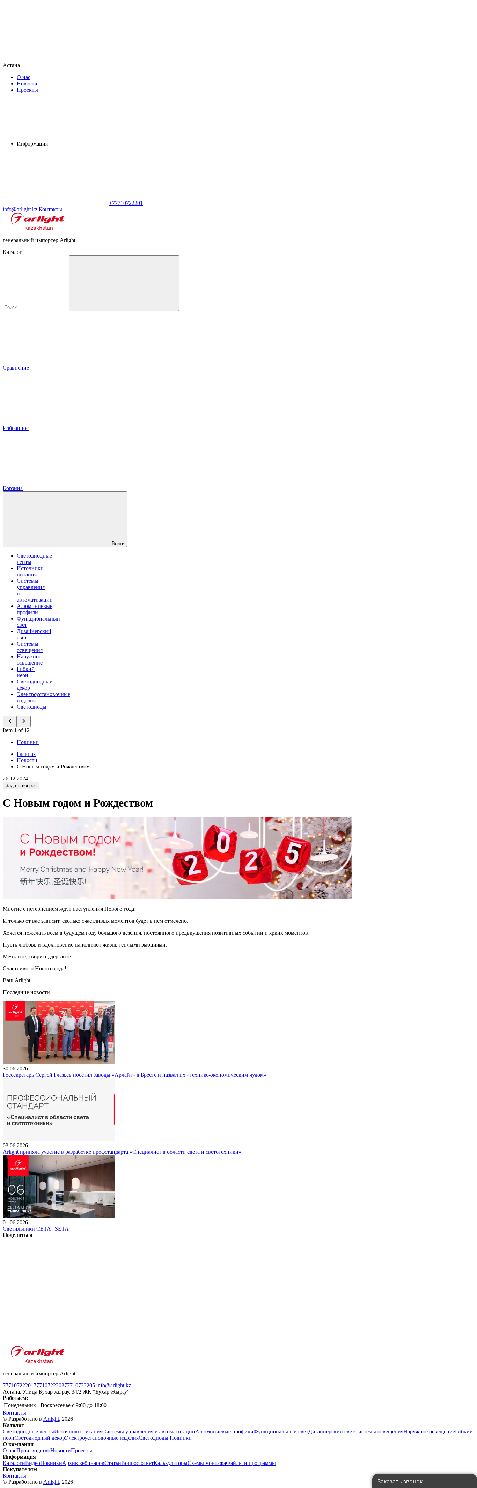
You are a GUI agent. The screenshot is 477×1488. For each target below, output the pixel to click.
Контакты (50, 209)
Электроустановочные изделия (102, 1438)
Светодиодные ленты (28, 1431)
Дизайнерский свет (331, 1431)
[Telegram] (55, 1343)
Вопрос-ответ (137, 1463)
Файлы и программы (251, 1463)
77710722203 (49, 1385)
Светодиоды (31, 707)
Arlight (51, 1419)
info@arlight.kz (113, 1385)
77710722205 (79, 1385)
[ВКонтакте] (55, 1289)
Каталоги (14, 1463)
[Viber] (267, 1289)
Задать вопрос (21, 785)
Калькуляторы (171, 1463)
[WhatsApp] (55, 203)
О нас (23, 77)
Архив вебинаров (83, 1463)
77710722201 (18, 1385)
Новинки (28, 742)
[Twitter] (161, 1289)
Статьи (112, 1463)
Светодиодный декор (39, 1438)
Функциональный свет (281, 1431)
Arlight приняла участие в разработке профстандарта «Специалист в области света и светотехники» (122, 1152)
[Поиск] (124, 283)
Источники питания (30, 571)
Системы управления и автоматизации (148, 1431)
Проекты (27, 90)
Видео (32, 1463)
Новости (27, 83)
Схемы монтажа (207, 1463)
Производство (33, 1450)
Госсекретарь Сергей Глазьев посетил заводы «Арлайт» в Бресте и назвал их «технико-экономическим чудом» (134, 1075)
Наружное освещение (30, 659)
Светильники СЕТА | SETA (36, 1229)
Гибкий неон (26, 672)
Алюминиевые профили (34, 609)
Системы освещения (30, 647)
